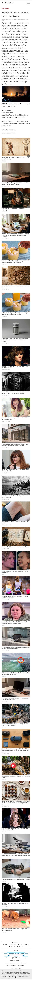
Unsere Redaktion (11, 965)
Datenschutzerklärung (15, 960)
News (10, 958)
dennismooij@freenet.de (15, 117)
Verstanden (12, 978)
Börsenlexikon (16, 943)
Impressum (22, 958)
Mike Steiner (21, 965)
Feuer (7, 8)
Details (7, 978)
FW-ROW (4, 8)
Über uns (23, 963)
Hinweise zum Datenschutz (12, 963)
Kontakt (15, 958)
